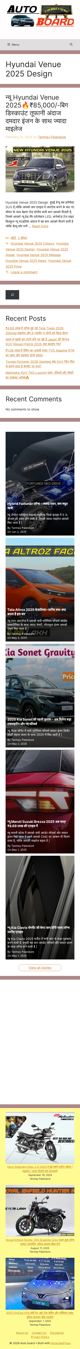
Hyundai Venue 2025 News (26, 261)
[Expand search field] (12, 295)
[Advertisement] (33, 1041)
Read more (40, 226)
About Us (22, 1333)
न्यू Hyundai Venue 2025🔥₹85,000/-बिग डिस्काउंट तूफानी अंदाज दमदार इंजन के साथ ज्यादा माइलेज (37, 113)
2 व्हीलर (22, 238)
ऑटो (13, 238)
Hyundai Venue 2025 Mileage (39, 255)
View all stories (40, 968)
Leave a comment (24, 272)
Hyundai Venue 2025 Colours (32, 243)
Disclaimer (57, 1333)
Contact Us (39, 1333)
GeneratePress (61, 1343)
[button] (71, 44)
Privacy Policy (40, 1337)
